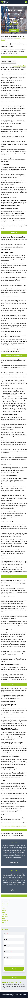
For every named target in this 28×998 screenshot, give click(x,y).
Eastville (4, 918)
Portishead (3, 826)
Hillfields (4, 922)
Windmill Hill (5, 920)
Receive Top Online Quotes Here (14, 56)
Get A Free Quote (14, 895)
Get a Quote (13, 30)
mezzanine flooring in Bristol (19, 65)
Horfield (24, 826)
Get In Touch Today (14, 576)
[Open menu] (26, 2)
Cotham (20, 826)
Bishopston (14, 826)
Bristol (3, 912)
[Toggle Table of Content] (13, 62)
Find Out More (14, 232)
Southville (4, 914)
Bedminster (5, 916)
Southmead (9, 826)
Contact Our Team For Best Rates (14, 684)
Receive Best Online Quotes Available (14, 355)
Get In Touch (14, 977)
